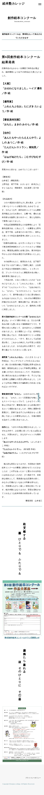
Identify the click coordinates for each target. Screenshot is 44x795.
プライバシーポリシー (33, 778)
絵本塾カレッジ (13, 3)
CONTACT (39, 397)
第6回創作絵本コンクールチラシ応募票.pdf (22, 638)
